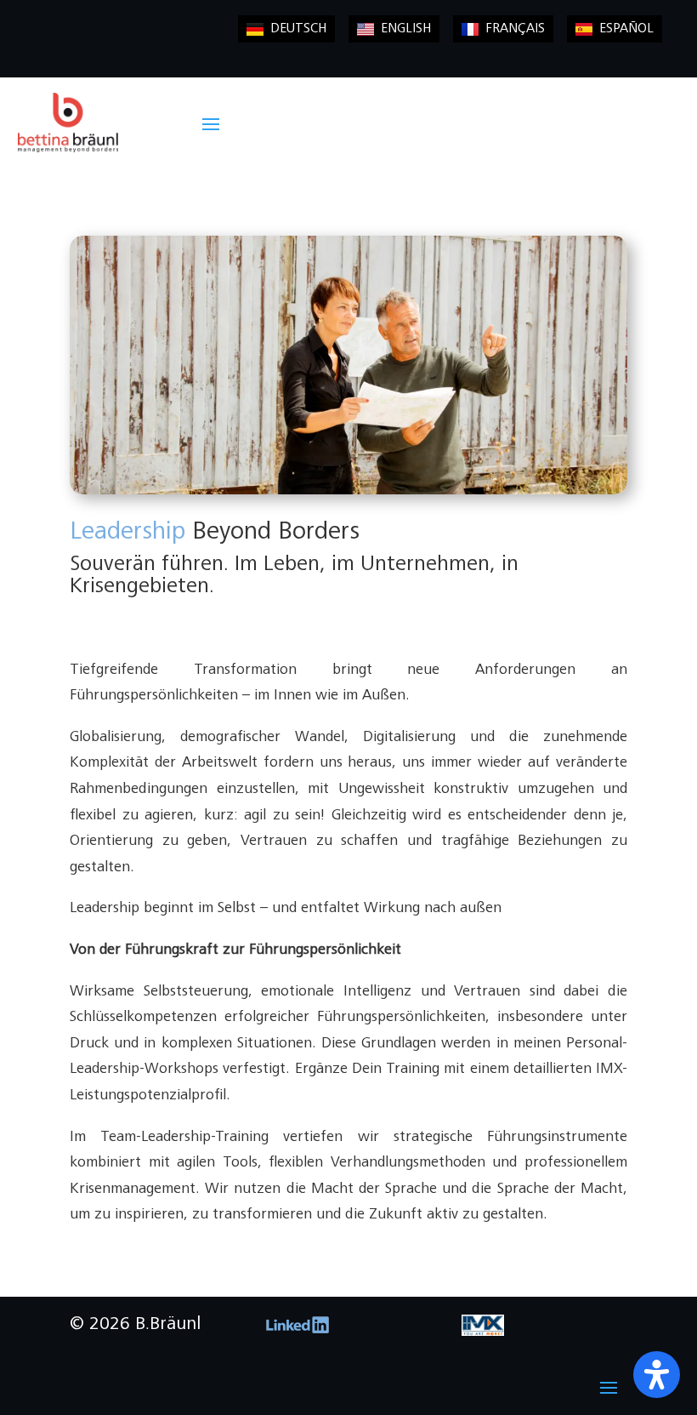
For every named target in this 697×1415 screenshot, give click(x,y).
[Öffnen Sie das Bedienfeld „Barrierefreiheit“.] (656, 1374)
